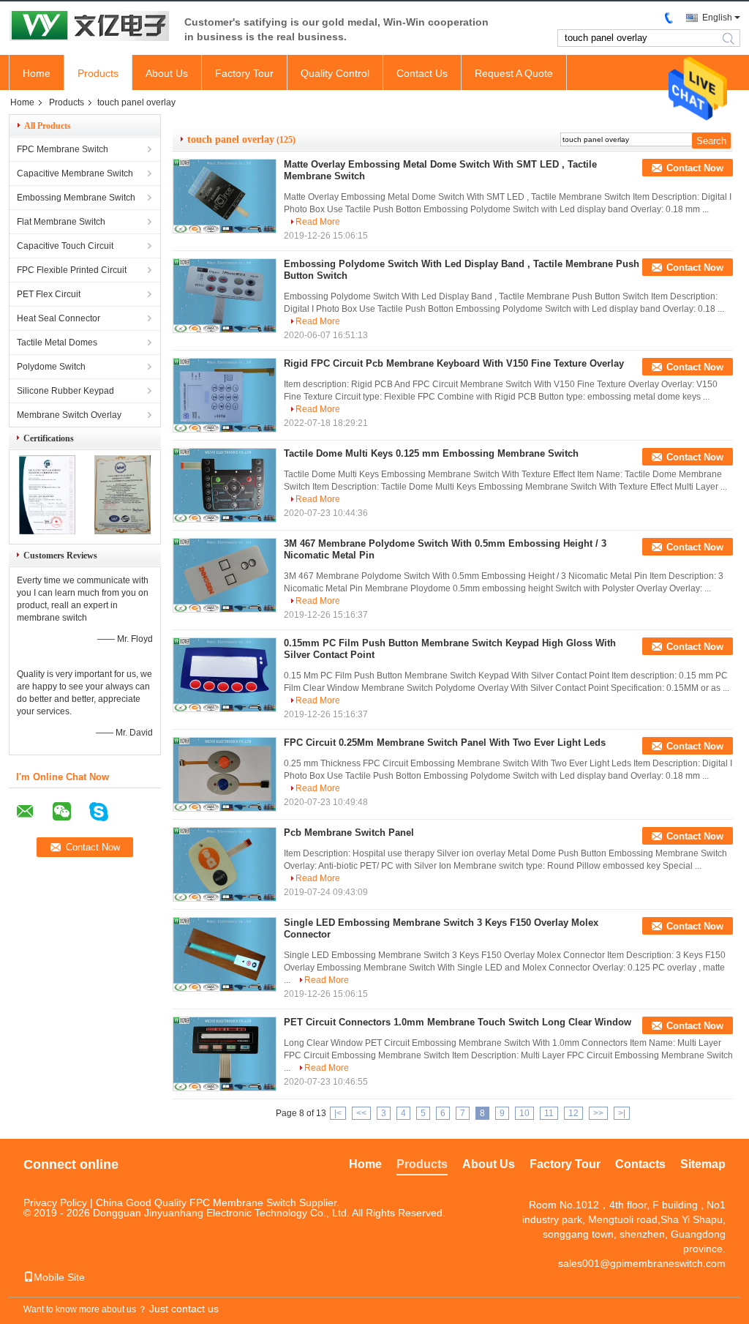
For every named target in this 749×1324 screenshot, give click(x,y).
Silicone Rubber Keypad (65, 391)
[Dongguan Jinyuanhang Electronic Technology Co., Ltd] (89, 27)
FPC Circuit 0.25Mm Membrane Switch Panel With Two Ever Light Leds (445, 742)
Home (36, 73)
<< (361, 1113)
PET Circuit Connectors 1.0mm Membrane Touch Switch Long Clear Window (457, 1022)
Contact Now (694, 167)
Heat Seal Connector (58, 318)
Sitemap (703, 1164)
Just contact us (184, 1308)
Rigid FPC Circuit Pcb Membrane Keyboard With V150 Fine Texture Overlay (454, 363)
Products (98, 73)
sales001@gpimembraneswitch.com (642, 1263)
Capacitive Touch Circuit (65, 246)
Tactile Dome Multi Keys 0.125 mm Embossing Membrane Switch (431, 453)
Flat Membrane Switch (61, 222)
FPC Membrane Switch (62, 149)
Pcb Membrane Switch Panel (349, 832)
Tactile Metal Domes (57, 342)
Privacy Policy (55, 1202)
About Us (167, 73)
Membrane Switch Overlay (69, 415)
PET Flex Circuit (48, 294)
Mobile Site (59, 1277)
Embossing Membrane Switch (76, 197)
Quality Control (335, 73)
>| (621, 1113)
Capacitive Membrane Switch (75, 173)
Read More (318, 222)
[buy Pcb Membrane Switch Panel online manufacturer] (224, 864)
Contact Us (422, 73)
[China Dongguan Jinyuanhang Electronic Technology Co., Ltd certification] (47, 531)
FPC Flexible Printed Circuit (72, 270)
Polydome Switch (51, 367)
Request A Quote (514, 73)
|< (338, 1113)
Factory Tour (244, 73)
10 (524, 1113)
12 (573, 1113)
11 (549, 1113)
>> (598, 1113)
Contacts (640, 1164)
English (717, 17)
